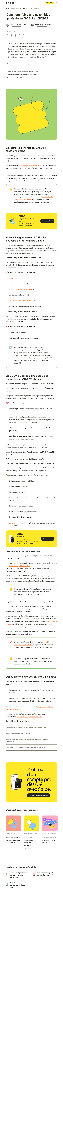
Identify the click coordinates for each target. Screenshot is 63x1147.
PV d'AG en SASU (14, 523)
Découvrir (49, 2)
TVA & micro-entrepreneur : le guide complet (18, 885)
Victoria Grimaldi (16, 26)
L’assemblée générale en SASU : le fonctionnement (19, 67)
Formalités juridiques (12, 833)
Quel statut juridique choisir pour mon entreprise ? (18, 875)
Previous (3, 832)
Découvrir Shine (47, 539)
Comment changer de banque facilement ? (45, 874)
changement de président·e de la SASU (22, 300)
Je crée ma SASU (47, 221)
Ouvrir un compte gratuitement (38, 795)
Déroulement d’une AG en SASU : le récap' (17, 77)
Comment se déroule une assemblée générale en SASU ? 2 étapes (22, 74)
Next (60, 832)
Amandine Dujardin (42, 26)
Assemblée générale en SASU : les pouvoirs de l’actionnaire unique (22, 71)
